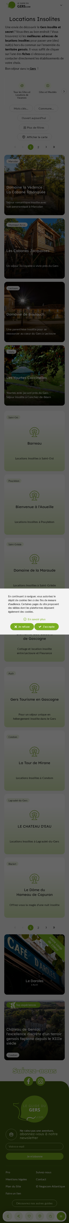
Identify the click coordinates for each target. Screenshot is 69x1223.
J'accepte (48, 626)
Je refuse (24, 626)
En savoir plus (36, 619)
